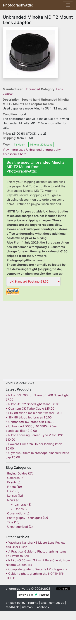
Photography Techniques (24, 518)
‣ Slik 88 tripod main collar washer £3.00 (34, 413)
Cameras (13, 478)
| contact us (55, 602)
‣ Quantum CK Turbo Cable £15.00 (30, 408)
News (11, 500)
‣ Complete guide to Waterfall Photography (36, 569)
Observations (16, 513)
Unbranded (33, 89)
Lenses (12, 495)
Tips (10, 522)
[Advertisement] (38, 341)
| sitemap (26, 607)
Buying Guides (17, 473)
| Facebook (41, 607)
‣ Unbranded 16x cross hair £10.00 (30, 422)
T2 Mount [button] (19, 144)
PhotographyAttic (18, 5)
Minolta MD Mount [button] (41, 144)
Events (12, 482)
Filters (11, 487)
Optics (19, 509)
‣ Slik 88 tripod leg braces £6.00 (29, 417)
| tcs (42, 602)
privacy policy (15, 602)
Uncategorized (17, 526)
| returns (32, 602)
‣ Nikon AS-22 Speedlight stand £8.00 (33, 404)
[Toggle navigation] (68, 5)
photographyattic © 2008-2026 (28, 588)
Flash (10, 491)
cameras (20, 504)
